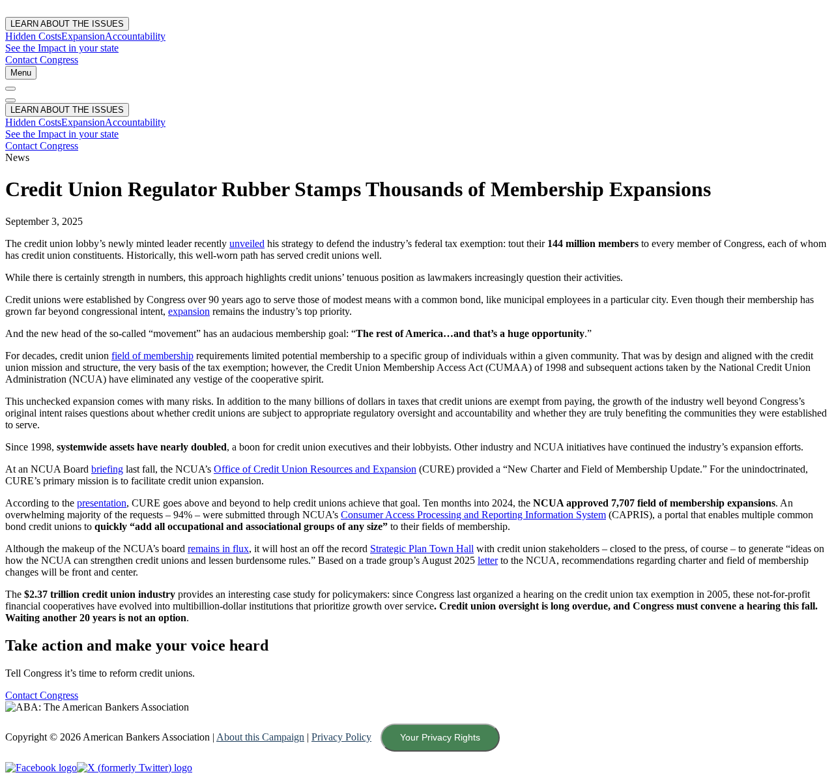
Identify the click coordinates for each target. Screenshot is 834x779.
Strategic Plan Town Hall (422, 548)
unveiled (247, 243)
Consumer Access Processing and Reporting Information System (473, 514)
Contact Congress (41, 59)
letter (488, 560)
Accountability (135, 122)
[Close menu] (10, 89)
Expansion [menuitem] (83, 36)
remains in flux (218, 548)
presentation (101, 502)
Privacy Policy (341, 736)
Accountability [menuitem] (135, 36)
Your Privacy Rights (440, 737)
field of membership (152, 355)
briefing (107, 469)
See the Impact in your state (62, 47)
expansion (189, 311)
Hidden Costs (33, 122)
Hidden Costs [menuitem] (33, 36)
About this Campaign (260, 736)
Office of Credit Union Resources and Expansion (315, 469)
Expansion (83, 122)
